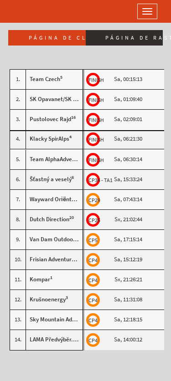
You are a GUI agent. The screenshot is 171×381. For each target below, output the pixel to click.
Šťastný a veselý (51, 179)
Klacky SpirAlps (49, 138)
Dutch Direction (49, 219)
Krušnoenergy (48, 299)
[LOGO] (36, 11)
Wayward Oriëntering (57, 199)
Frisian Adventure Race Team (67, 259)
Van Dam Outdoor (52, 239)
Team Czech (45, 79)
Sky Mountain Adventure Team (69, 319)
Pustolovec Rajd (50, 119)
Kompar (40, 279)
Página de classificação (57, 37)
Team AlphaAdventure (58, 159)
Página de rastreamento (134, 37)
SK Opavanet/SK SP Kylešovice (69, 99)
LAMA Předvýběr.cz (54, 339)
